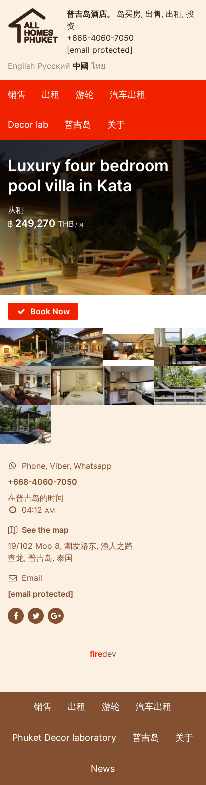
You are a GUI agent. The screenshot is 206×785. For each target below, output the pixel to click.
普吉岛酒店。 (92, 14)
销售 (17, 95)
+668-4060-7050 (100, 38)
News (103, 769)
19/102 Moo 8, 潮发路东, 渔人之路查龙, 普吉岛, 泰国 (70, 544)
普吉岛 (78, 125)
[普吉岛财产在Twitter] (36, 615)
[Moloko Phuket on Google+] (56, 615)
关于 (117, 125)
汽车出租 (128, 95)
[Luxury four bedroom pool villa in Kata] (26, 347)
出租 (51, 95)
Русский (54, 66)
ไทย (99, 66)
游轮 (85, 95)
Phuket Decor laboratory (64, 737)
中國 (81, 66)
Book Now (50, 311)
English (21, 66)
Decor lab (28, 125)
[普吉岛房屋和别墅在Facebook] (16, 615)
